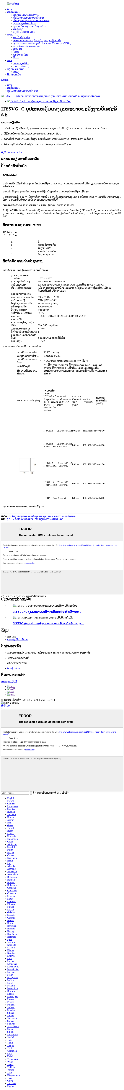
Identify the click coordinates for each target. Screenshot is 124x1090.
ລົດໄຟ (16, 57)
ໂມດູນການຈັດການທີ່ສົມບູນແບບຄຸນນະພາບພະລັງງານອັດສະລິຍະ (43, 516)
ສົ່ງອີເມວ (5, 705)
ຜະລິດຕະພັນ (13, 12)
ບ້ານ (9, 9)
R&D (16, 71)
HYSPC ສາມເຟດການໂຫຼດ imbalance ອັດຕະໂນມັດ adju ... (48, 623)
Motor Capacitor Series (24, 31)
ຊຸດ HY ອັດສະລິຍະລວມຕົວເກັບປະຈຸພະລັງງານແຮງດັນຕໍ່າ (35, 519)
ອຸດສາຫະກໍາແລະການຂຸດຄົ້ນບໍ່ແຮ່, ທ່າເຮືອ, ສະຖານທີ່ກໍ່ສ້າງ (42, 43)
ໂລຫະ (16, 52)
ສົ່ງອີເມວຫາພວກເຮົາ (11, 152)
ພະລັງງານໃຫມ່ (20, 54)
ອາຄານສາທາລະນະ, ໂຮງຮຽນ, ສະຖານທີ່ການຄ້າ (37, 40)
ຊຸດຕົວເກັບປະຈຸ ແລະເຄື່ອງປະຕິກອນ (30, 26)
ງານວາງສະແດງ (21, 66)
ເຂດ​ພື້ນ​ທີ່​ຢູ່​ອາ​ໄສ (21, 37)
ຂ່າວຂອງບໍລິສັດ (21, 63)
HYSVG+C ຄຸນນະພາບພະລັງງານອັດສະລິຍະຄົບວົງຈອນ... (47, 611)
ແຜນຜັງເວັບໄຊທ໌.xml (17, 639)
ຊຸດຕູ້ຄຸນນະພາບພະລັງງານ (26, 15)
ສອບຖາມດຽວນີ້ (9, 681)
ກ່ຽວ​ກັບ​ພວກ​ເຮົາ (15, 69)
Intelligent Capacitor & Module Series (31, 20)
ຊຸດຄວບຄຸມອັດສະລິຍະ (24, 23)
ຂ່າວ (9, 60)
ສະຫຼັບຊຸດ (18, 29)
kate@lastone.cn (15, 668)
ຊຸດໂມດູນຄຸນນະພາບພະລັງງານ (28, 17)
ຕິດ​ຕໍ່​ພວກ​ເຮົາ (14, 74)
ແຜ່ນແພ (17, 49)
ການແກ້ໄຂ (12, 34)
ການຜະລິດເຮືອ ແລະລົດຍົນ (26, 46)
